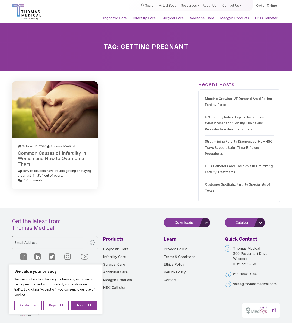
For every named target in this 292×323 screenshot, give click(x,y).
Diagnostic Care (114, 18)
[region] (56, 289)
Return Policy (175, 272)
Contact (170, 280)
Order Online (266, 5)
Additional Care (202, 18)
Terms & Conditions (179, 257)
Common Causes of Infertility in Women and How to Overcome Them (52, 158)
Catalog (242, 222)
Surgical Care (173, 18)
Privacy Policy (175, 249)
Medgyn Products (234, 18)
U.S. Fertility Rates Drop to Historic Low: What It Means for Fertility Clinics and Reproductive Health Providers (235, 123)
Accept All (83, 305)
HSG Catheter (266, 18)
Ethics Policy (174, 264)
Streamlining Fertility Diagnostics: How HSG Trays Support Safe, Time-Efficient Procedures (239, 147)
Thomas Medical (62, 146)
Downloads (184, 222)
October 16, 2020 (34, 146)
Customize (28, 305)
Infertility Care (144, 18)
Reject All (56, 305)
